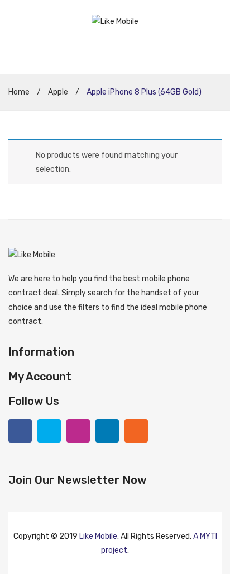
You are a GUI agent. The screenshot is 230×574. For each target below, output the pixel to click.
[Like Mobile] (115, 21)
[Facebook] (20, 431)
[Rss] (136, 431)
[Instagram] (78, 431)
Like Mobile (98, 536)
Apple (58, 92)
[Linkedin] (107, 431)
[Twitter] (49, 431)
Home (19, 92)
